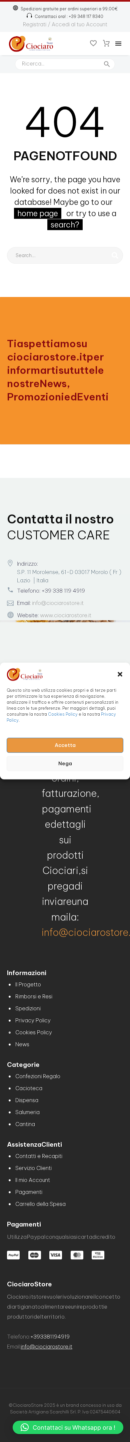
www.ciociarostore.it (65, 615)
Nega (65, 763)
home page (37, 213)
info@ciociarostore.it (58, 603)
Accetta (65, 745)
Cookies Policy (63, 714)
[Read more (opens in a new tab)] (65, 16)
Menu (118, 44)
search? (65, 224)
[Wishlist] (93, 44)
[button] (120, 674)
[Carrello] (106, 44)
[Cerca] (115, 255)
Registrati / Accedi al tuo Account (65, 24)
